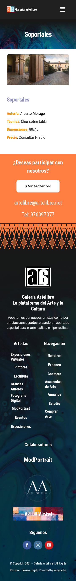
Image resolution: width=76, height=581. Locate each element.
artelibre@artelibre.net (38, 202)
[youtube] (49, 545)
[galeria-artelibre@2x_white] (22, 8)
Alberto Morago (32, 113)
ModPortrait (38, 459)
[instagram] (38, 545)
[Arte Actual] (38, 475)
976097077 (42, 214)
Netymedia (59, 570)
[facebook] (27, 545)
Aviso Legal (30, 570)
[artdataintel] (38, 509)
